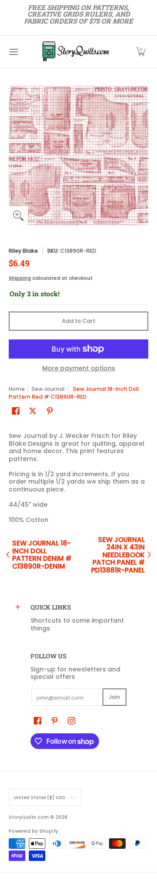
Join (114, 697)
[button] (140, 52)
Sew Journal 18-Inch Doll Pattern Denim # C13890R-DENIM (42, 554)
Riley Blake (23, 250)
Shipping (20, 277)
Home (17, 389)
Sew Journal (48, 389)
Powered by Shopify (33, 831)
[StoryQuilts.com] (75, 52)
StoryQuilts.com (29, 817)
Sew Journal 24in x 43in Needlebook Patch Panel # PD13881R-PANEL (118, 555)
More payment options (78, 369)
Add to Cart (79, 321)
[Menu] (13, 52)
